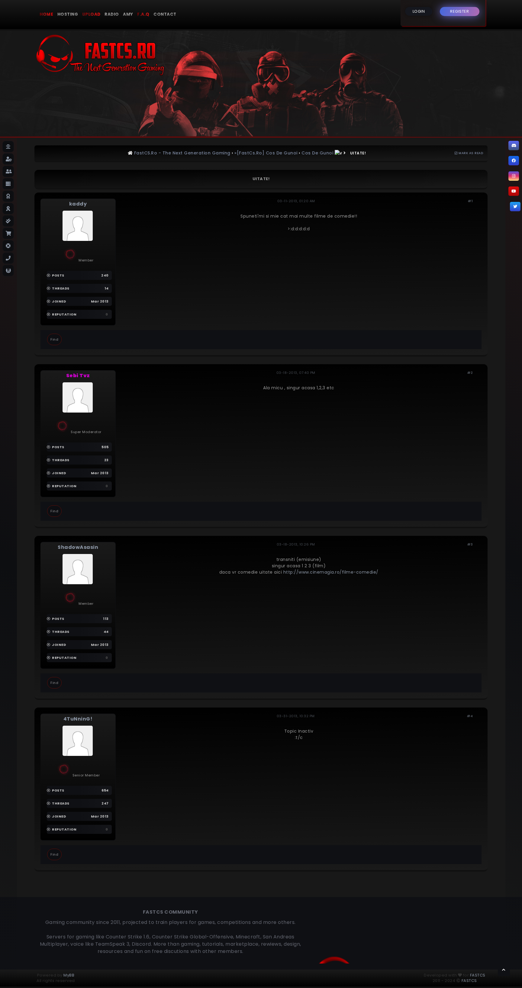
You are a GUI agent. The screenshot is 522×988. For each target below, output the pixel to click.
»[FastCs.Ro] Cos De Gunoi (266, 153)
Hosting (67, 14)
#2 (470, 372)
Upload (91, 14)
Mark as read (470, 153)
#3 (470, 544)
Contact (164, 14)
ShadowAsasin (78, 547)
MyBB (68, 975)
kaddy (78, 203)
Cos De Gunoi (317, 153)
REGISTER (459, 11)
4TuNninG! (78, 718)
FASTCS (477, 975)
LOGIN (419, 11)
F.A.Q (143, 14)
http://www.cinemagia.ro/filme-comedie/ (331, 572)
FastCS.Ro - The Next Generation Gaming (182, 153)
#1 (470, 201)
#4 (470, 716)
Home (46, 14)
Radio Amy (119, 14)
